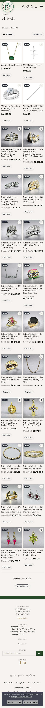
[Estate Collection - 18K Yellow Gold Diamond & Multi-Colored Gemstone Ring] (33, 273)
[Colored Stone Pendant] (11, 52)
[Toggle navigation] (41, 6)
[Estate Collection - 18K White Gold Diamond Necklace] (11, 273)
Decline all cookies (14, 702)
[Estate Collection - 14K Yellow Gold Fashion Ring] (11, 364)
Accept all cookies (31, 702)
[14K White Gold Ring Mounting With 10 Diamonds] (11, 93)
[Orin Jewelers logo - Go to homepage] (7, 6)
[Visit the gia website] (13, 676)
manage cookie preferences (21, 697)
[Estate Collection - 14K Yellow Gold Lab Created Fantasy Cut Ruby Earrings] (11, 537)
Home (6, 14)
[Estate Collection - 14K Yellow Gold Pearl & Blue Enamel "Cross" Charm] (33, 408)
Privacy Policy (21, 683)
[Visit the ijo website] (21, 676)
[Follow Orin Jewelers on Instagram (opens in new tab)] (24, 662)
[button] (23, 6)
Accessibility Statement (22, 687)
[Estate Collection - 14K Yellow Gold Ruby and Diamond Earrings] (33, 494)
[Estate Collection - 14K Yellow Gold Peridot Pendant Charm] (33, 537)
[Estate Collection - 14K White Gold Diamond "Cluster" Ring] (11, 230)
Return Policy (9, 683)
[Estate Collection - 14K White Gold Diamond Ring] (33, 230)
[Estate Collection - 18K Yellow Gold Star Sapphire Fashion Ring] (11, 494)
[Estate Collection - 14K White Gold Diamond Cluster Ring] (33, 184)
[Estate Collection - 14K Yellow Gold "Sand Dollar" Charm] (11, 408)
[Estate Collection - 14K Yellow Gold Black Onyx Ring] (33, 321)
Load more (22, 587)
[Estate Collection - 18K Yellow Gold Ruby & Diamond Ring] (11, 321)
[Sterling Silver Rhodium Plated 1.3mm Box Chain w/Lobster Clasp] (33, 93)
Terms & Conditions (34, 683)
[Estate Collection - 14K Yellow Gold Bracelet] (11, 453)
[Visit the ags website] (30, 676)
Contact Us (22, 618)
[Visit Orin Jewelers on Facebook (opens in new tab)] (20, 662)
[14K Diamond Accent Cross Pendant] (33, 52)
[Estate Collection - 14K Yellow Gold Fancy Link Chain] (33, 364)
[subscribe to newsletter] (39, 653)
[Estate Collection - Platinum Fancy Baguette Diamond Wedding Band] (11, 184)
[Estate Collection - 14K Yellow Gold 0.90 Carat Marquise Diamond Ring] (11, 136)
